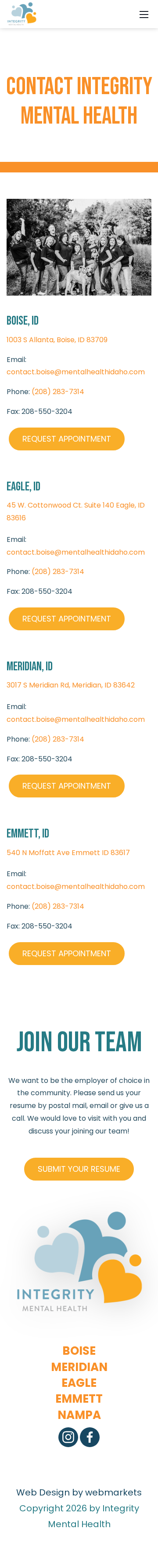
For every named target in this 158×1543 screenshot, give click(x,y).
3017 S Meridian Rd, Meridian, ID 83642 (71, 685)
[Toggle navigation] (143, 14)
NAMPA (79, 1415)
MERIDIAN (79, 1367)
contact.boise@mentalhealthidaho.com (76, 372)
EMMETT (79, 1399)
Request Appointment (66, 438)
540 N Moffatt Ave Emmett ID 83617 (68, 853)
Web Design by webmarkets (79, 1492)
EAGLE (79, 1383)
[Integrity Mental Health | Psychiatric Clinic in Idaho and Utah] (22, 13)
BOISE (79, 1351)
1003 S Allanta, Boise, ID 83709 (57, 340)
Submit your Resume (79, 1168)
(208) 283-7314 (58, 392)
